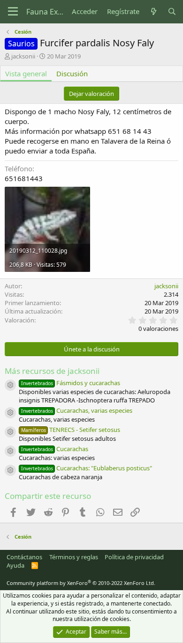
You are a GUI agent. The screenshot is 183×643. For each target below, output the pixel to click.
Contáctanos (24, 557)
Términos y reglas (73, 557)
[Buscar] (172, 11)
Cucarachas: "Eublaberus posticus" (86, 468)
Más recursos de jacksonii (52, 370)
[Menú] (13, 11)
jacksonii (23, 56)
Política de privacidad (134, 557)
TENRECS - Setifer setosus (70, 429)
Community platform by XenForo (81, 582)
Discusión (72, 73)
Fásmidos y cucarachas (70, 383)
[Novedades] (153, 11)
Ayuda (15, 565)
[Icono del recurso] (10, 385)
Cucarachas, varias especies (76, 410)
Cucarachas (54, 449)
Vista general (26, 73)
